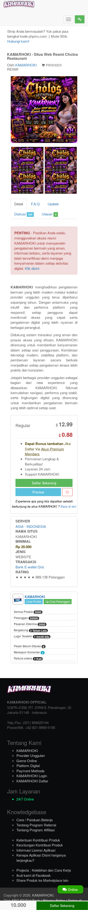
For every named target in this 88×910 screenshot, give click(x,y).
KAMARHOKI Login (31, 775)
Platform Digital (28, 765)
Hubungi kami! (18, 41)
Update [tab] (53, 203)
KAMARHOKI (26, 64)
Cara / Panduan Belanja (34, 819)
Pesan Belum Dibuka (29, 646)
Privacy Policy (54, 900)
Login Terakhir (31, 636)
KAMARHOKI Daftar (32, 780)
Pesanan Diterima (29, 624)
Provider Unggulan (30, 755)
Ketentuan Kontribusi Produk (38, 839)
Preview (38, 492)
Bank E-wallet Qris (29, 566)
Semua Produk (27, 612)
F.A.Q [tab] (35, 203)
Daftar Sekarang (44, 483)
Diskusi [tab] (23, 213)
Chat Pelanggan (59, 601)
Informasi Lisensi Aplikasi (35, 850)
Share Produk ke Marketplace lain (42, 880)
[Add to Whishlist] (67, 492)
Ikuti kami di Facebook (33, 875)
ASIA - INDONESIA (30, 526)
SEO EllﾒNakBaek (26, 900)
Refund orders (28, 658)
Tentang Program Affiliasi (35, 829)
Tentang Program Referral (36, 824)
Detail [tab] (18, 203)
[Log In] (79, 19)
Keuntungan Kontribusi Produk (39, 844)
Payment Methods (30, 770)
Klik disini (32, 268)
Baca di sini (68, 506)
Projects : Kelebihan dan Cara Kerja (43, 870)
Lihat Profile (33, 601)
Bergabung (30, 630)
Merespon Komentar (28, 652)
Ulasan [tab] (49, 213)
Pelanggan (26, 618)
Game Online (26, 760)
